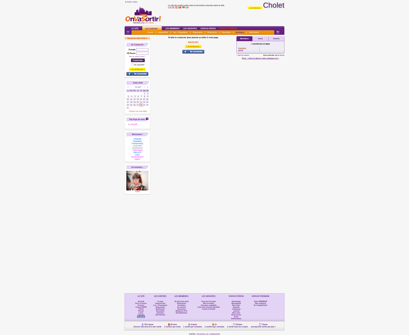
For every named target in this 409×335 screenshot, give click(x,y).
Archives (240, 32)
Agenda (236, 307)
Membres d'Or (181, 311)
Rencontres (236, 315)
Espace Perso (208, 28)
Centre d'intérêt (208, 309)
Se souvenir (139, 65)
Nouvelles (226, 32)
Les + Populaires (180, 32)
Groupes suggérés (208, 305)
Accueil (141, 301)
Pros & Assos (141, 303)
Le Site (135, 28)
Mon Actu (236, 305)
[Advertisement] (226, 16)
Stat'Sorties (254, 32)
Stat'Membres (181, 313)
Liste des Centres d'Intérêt (208, 307)
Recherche (212, 32)
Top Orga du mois (137, 119)
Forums (141, 305)
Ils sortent (181, 307)
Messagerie (236, 303)
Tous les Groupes (208, 301)
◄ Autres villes (131, 2)
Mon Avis (236, 313)
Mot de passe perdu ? (137, 56)
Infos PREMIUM (260, 301)
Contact (141, 315)
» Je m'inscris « (255, 8)
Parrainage (236, 301)
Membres (244, 39)
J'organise (236, 309)
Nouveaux (181, 309)
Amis (260, 39)
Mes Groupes (208, 303)
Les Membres (173, 28)
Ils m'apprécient (260, 305)
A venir (150, 32)
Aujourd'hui (163, 32)
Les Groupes (190, 28)
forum (282, 55)
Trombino (181, 305)
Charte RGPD (141, 307)
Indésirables (236, 319)
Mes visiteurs (260, 303)
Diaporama (197, 32)
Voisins (276, 39)
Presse (141, 311)
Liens (141, 313)
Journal (236, 311)
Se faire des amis (181, 301)
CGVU (141, 309)
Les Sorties (151, 29)
